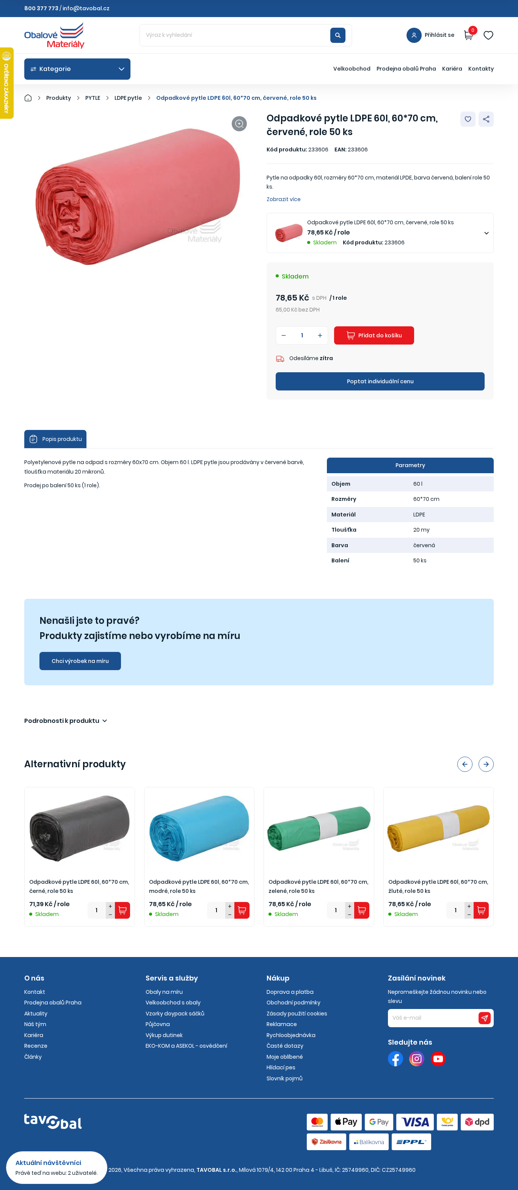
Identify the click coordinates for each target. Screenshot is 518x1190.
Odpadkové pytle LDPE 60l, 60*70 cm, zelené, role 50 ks (318, 886)
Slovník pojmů (285, 1078)
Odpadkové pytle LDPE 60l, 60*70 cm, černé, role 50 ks (79, 886)
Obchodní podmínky (293, 1002)
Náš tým (35, 1024)
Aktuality (35, 1013)
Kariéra (452, 68)
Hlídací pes (281, 1067)
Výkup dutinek (164, 1035)
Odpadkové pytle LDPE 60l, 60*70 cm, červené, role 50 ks (236, 98)
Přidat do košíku (380, 335)
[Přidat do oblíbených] (468, 119)
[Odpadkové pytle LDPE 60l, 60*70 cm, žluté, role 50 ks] (439, 828)
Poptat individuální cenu (380, 381)
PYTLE (92, 98)
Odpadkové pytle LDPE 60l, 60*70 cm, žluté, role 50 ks (438, 886)
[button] (464, 764)
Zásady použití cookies (297, 1013)
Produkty (58, 98)
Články (33, 1057)
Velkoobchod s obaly (173, 1002)
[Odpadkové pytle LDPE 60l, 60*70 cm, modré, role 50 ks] (199, 828)
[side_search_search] (337, 35)
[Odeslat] (485, 1018)
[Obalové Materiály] (32, 98)
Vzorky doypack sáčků (175, 1013)
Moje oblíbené (285, 1057)
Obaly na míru (164, 992)
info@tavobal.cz (86, 8)
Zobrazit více (284, 199)
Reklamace (282, 1024)
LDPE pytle (128, 98)
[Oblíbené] (488, 35)
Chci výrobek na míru (80, 661)
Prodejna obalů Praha (406, 68)
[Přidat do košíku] (122, 910)
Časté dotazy (285, 1046)
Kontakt (34, 992)
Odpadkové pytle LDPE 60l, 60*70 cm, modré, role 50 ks (199, 886)
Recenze (35, 1046)
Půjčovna (158, 1024)
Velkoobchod (351, 68)
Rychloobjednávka (291, 1035)
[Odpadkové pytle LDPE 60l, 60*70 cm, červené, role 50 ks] (137, 197)
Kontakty (481, 68)
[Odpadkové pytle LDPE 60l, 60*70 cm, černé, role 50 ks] (80, 828)
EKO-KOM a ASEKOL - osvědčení (186, 1046)
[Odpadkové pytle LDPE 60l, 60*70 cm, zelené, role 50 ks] (319, 828)
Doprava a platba (290, 992)
